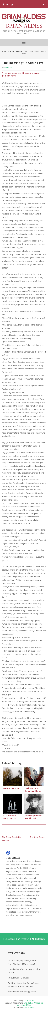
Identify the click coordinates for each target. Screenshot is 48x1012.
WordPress (30, 1007)
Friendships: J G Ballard (18, 978)
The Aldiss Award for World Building (30, 1004)
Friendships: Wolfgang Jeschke (22, 991)
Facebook (10, 939)
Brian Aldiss (24, 26)
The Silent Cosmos (38, 837)
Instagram (40, 939)
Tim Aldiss (8, 67)
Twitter (25, 939)
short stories (16, 51)
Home (5, 51)
